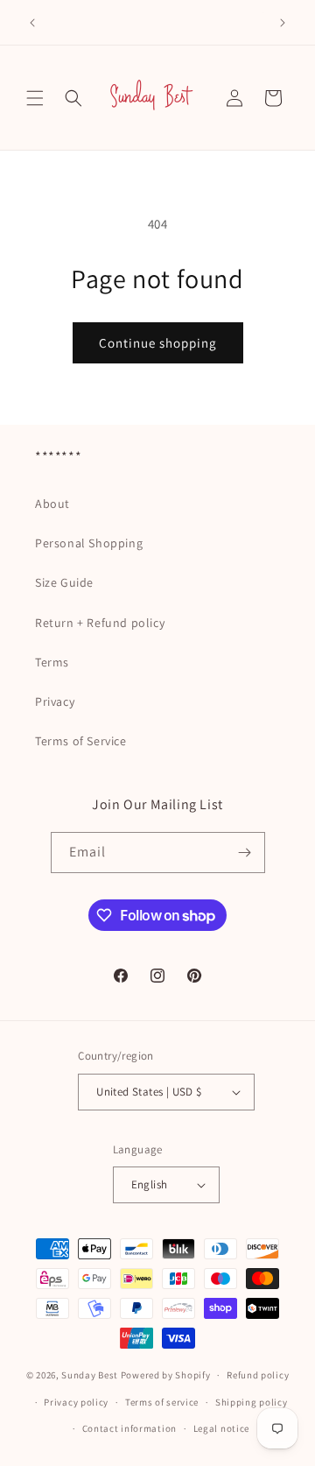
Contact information (129, 1428)
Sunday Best (89, 1375)
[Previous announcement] (32, 23)
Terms (52, 662)
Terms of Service (81, 741)
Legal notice (221, 1428)
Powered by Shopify (166, 1375)
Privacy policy (76, 1402)
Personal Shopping (89, 543)
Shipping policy (251, 1402)
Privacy (54, 701)
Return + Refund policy (99, 623)
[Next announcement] (282, 23)
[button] (35, 98)
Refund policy (258, 1375)
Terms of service (162, 1402)
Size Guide (64, 582)
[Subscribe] (245, 852)
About (52, 503)
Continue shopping (158, 343)
